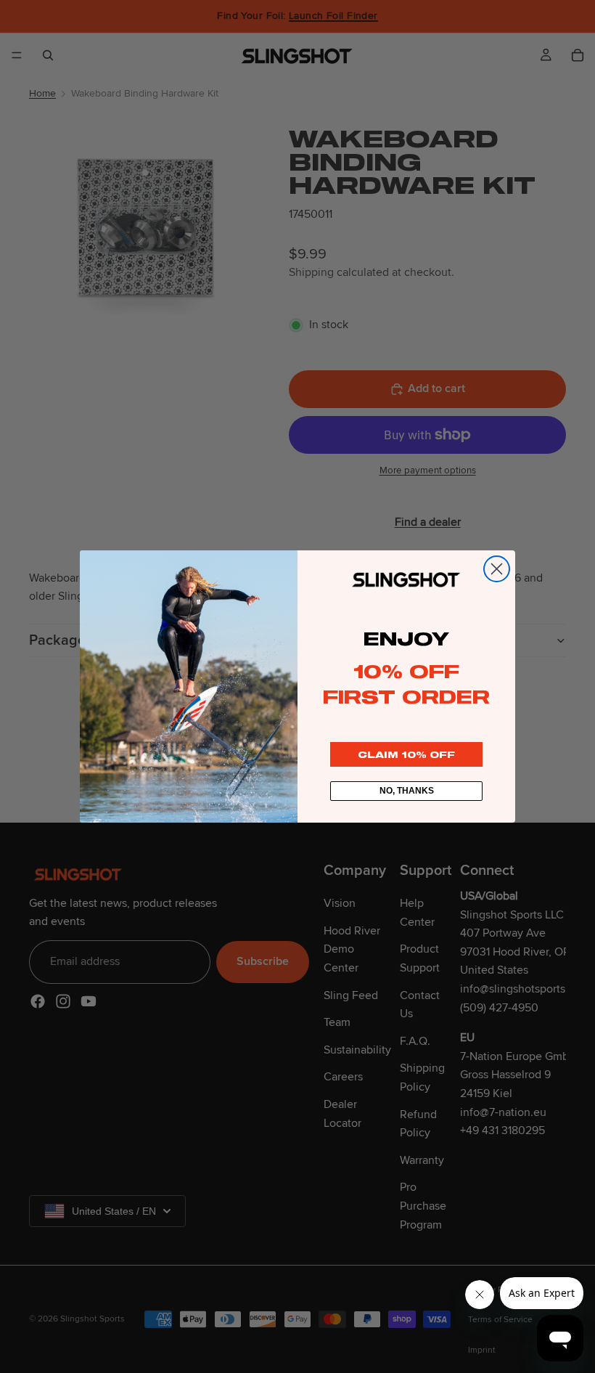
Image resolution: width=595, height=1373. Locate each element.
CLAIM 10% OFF (406, 754)
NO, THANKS (406, 791)
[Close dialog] (496, 569)
